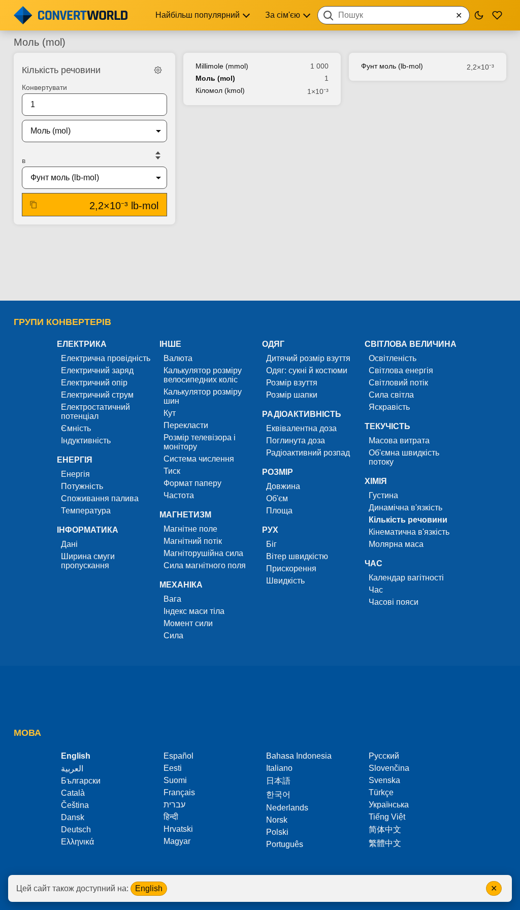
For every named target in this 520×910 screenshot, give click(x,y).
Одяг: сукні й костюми (306, 370)
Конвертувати (44, 87)
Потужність (82, 486)
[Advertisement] (260, 263)
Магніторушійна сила (203, 553)
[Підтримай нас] (497, 15)
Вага (172, 599)
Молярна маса (396, 544)
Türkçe (381, 792)
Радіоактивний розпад (308, 452)
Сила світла (391, 395)
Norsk (276, 820)
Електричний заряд (97, 370)
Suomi (175, 780)
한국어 (278, 794)
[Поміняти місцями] (158, 155)
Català (73, 793)
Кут (170, 413)
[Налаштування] (158, 70)
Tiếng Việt (387, 816)
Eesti (173, 768)
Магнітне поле (190, 529)
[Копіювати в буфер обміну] (33, 205)
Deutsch (76, 829)
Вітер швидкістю (297, 556)
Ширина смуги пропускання (88, 561)
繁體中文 (385, 843)
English (148, 888)
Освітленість (392, 358)
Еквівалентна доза (301, 428)
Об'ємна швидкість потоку (404, 457)
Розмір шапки (291, 395)
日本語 (278, 780)
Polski (277, 832)
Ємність (76, 428)
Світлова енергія (401, 370)
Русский (384, 756)
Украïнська (389, 804)
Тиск (172, 471)
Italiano (279, 768)
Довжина (283, 486)
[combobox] (393, 15)
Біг (271, 544)
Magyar (177, 841)
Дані (69, 544)
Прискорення (291, 568)
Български (81, 780)
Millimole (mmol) (222, 66)
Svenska (384, 780)
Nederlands (287, 807)
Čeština (75, 805)
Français (179, 792)
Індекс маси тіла (194, 611)
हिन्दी (171, 816)
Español (178, 756)
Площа (279, 510)
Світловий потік (398, 382)
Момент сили (188, 623)
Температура (86, 510)
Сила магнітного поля (205, 565)
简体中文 (385, 829)
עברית (174, 804)
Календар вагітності (406, 577)
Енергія (75, 474)
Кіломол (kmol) (220, 90)
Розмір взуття (291, 382)
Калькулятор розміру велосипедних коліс (203, 375)
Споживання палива (100, 498)
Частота (179, 495)
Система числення (199, 458)
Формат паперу (192, 483)
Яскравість (389, 407)
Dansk (72, 817)
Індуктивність (86, 440)
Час (376, 590)
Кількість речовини (408, 519)
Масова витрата (399, 440)
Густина (383, 495)
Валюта (178, 358)
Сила (173, 635)
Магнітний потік (193, 541)
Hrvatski (178, 829)
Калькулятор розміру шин (203, 396)
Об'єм (277, 498)
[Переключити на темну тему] (479, 15)
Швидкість (285, 580)
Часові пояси (393, 602)
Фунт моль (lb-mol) (392, 66)
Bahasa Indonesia (299, 756)
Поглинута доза (295, 440)
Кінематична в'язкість (409, 532)
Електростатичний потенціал (95, 411)
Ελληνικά (77, 841)
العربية (72, 768)
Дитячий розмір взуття (308, 358)
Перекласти (186, 425)
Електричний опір (94, 382)
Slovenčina (389, 768)
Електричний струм (97, 395)
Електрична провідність (105, 358)
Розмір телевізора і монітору (200, 442)
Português (284, 844)
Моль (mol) (215, 78)
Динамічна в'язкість (405, 507)
